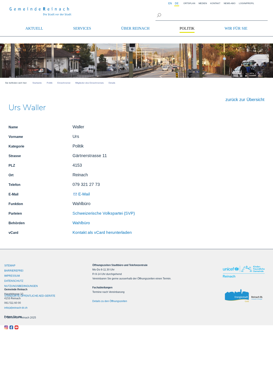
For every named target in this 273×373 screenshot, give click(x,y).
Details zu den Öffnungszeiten (109, 301)
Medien (203, 3)
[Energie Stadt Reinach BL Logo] (244, 295)
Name (13, 127)
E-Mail (13, 194)
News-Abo (229, 3)
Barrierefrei (13, 270)
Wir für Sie (236, 28)
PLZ (12, 165)
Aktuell (34, 28)
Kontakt (215, 3)
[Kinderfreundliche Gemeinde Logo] (244, 271)
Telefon (14, 184)
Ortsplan (189, 3)
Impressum (12, 275)
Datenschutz (13, 280)
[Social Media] (37, 327)
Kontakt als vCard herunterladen (102, 232)
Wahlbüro (81, 223)
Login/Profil (246, 3)
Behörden (17, 223)
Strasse (15, 156)
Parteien (15, 213)
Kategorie (16, 146)
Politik (187, 28)
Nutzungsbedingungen (21, 286)
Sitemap (9, 265)
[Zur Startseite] (40, 11)
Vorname (16, 137)
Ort (11, 175)
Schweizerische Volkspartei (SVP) (104, 213)
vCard (13, 232)
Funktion (16, 204)
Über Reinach (135, 28)
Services (82, 28)
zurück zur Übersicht (244, 99)
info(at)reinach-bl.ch (16, 307)
